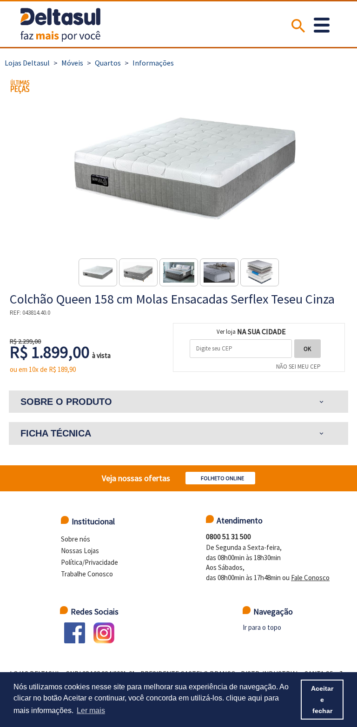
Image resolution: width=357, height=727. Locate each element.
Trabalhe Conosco (87, 573)
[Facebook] (74, 632)
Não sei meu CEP (298, 366)
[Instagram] (103, 632)
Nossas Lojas (80, 550)
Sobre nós (75, 539)
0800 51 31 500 (228, 536)
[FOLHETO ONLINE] (222, 468)
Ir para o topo (262, 627)
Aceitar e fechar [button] (322, 699)
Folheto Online (222, 478)
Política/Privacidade (89, 562)
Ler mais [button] (91, 710)
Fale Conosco (310, 577)
